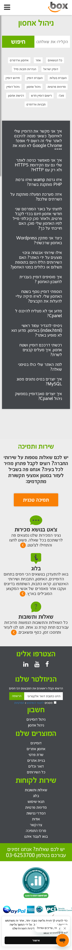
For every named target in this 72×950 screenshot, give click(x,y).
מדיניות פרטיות (57, 87)
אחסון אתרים (36, 749)
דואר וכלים (36, 766)
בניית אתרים (36, 760)
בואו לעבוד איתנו (36, 836)
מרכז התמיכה (36, 830)
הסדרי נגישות (36, 813)
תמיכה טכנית (36, 500)
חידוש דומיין (13, 78)
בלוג (36, 795)
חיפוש (18, 42)
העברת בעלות (58, 78)
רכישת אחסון (16, 95)
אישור (36, 940)
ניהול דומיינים (35, 719)
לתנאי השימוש (35, 703)
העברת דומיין (35, 78)
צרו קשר (36, 825)
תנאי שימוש (36, 801)
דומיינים (35, 743)
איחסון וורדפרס (19, 60)
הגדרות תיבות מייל (25, 69)
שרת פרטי (36, 754)
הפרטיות (19, 703)
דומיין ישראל (50, 69)
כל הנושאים (55, 60)
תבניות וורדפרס (36, 104)
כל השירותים (36, 772)
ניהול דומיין (13, 87)
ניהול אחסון (34, 87)
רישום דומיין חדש (41, 95)
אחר (38, 60)
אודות (36, 819)
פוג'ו (61, 95)
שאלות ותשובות (36, 790)
